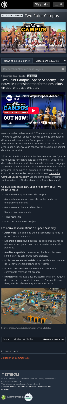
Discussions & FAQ (47, 60)
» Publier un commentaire (15, 357)
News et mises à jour (17, 60)
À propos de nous (8, 386)
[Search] (63, 69)
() (39, 4)
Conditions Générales (27, 386)
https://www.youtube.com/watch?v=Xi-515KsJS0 (30, 328)
